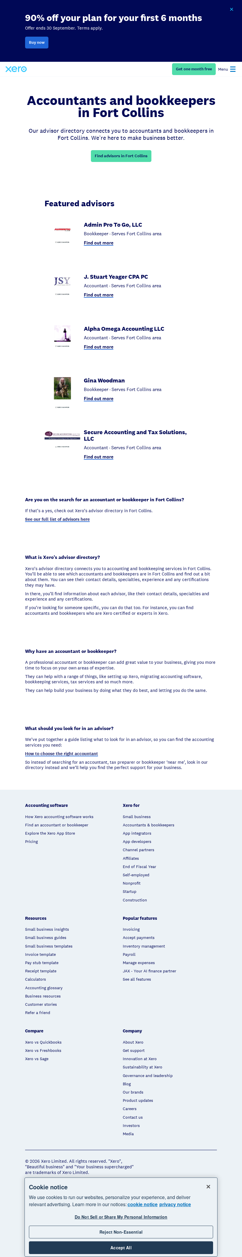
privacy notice (175, 1204)
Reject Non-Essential (121, 1232)
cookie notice (142, 1204)
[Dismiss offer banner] (231, 9)
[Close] (208, 1186)
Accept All (120, 1247)
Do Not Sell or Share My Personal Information (121, 1217)
